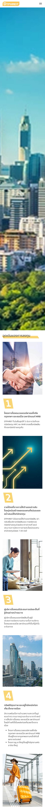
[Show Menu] (40, 3)
